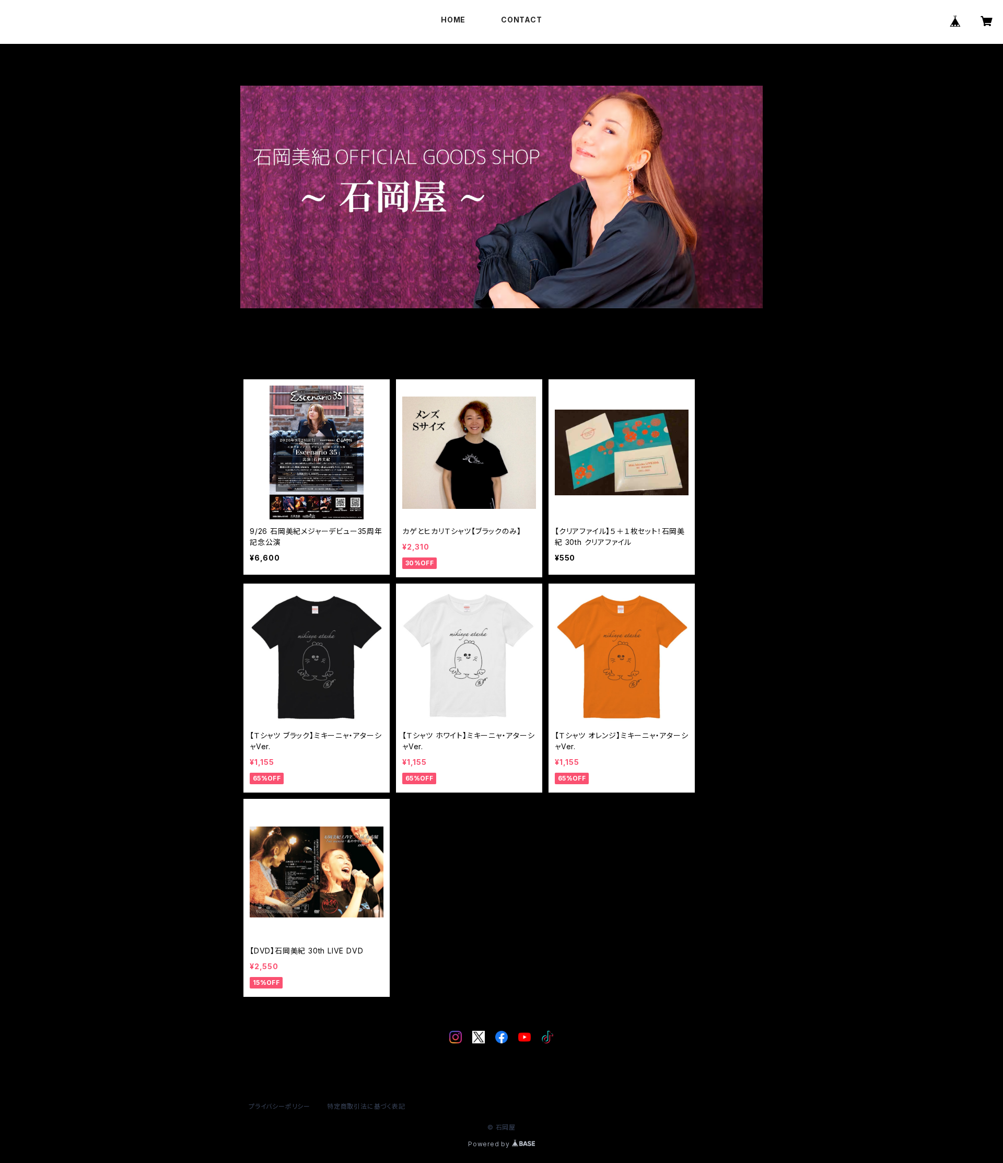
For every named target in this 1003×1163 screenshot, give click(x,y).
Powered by (490, 1144)
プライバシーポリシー (279, 1106)
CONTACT (521, 19)
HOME (453, 19)
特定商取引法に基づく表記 (366, 1106)
